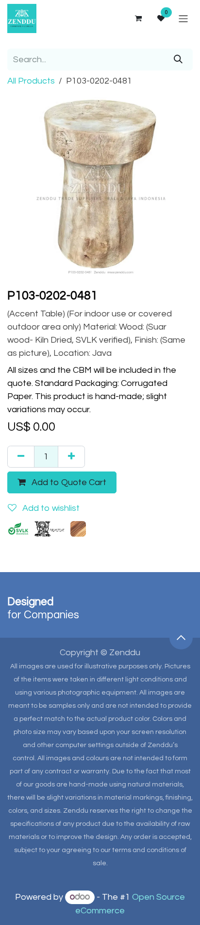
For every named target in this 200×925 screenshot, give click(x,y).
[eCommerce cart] (138, 18)
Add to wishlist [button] (50, 508)
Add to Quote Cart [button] (68, 482)
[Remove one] (20, 457)
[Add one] (71, 457)
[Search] (178, 59)
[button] (181, 637)
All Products (31, 81)
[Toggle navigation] (183, 18)
